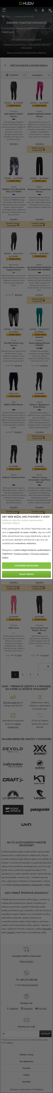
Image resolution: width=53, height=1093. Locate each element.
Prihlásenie (42, 10)
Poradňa (26, 1068)
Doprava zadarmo (11, 702)
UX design (14, 1089)
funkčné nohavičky (21, 884)
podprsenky (36, 884)
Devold (10, 932)
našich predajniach (14, 725)
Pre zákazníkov (26, 1061)
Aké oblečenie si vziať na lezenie (26, 39)
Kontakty (26, 1081)
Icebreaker (47, 928)
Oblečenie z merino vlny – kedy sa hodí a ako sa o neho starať (26, 46)
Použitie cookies (21, 553)
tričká (47, 884)
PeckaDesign (38, 1089)
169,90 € (33, 656)
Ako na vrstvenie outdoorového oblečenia (26, 52)
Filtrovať (14, 75)
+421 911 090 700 (28, 979)
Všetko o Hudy (27, 1054)
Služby (26, 1075)
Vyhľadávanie (36, 10)
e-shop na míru (25, 1089)
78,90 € (9, 656)
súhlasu (10, 1042)
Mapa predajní (26, 961)
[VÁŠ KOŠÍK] (49, 10)
